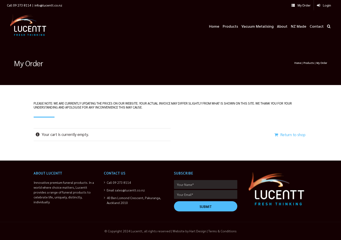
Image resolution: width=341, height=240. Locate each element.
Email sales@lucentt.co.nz (126, 190)
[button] (329, 25)
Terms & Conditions (222, 231)
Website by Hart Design (189, 231)
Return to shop (293, 134)
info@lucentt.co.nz (48, 5)
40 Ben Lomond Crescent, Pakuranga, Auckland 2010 (134, 200)
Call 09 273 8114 (119, 182)
